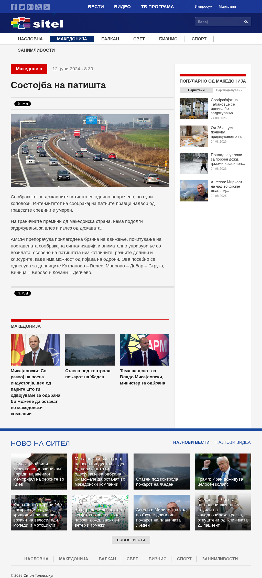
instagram (30, 7)
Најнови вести (191, 442)
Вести (96, 6)
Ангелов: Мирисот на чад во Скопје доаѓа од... (226, 186)
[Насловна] (37, 28)
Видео (122, 6)
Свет (139, 39)
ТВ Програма (157, 6)
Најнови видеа (233, 442)
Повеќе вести (131, 540)
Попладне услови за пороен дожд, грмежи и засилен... (228, 159)
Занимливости (36, 50)
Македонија (72, 39)
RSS (46, 7)
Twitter (22, 7)
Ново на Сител (40, 443)
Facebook (14, 7)
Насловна (30, 39)
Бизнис (168, 39)
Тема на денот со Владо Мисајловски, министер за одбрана (142, 377)
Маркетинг (227, 6)
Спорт (199, 39)
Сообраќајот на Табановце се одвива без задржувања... (224, 106)
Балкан (110, 39)
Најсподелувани (229, 90)
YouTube (38, 7)
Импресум (203, 6)
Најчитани (196, 90)
